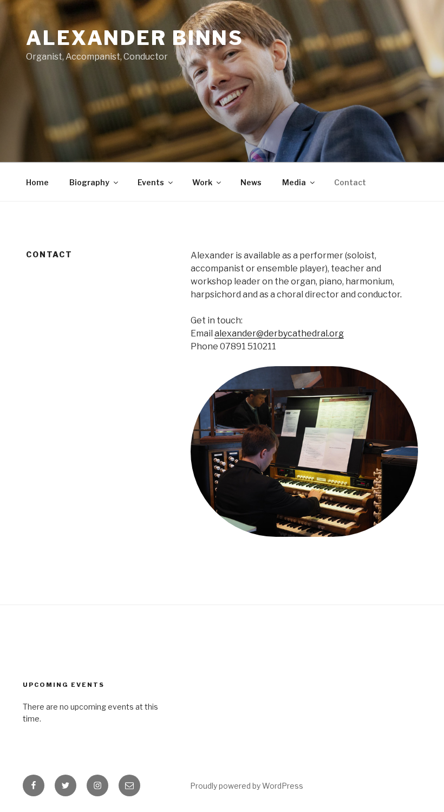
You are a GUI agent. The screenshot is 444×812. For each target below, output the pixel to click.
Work (202, 182)
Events (151, 182)
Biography (89, 182)
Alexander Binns (135, 38)
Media (294, 182)
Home (37, 182)
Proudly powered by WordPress (246, 785)
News (251, 182)
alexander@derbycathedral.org (279, 333)
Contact (350, 182)
